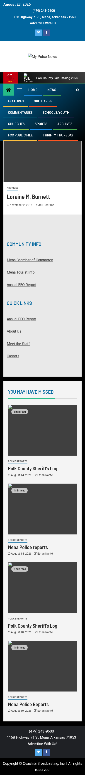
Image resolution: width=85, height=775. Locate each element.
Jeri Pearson (46, 205)
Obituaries (43, 101)
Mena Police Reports (28, 704)
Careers (13, 356)
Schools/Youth (56, 112)
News (51, 90)
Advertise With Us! (43, 23)
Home (32, 90)
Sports (41, 124)
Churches (16, 124)
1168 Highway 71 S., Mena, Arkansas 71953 (44, 17)
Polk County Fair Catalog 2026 (57, 78)
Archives (65, 124)
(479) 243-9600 (43, 10)
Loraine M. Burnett (28, 196)
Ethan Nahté (45, 475)
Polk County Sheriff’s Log (32, 468)
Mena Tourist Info (21, 272)
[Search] (77, 90)
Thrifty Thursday (58, 135)
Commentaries (20, 112)
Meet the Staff (18, 344)
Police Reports (17, 461)
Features (16, 101)
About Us (14, 331)
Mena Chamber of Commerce (30, 260)
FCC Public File (20, 135)
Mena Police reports (28, 547)
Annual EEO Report (21, 285)
